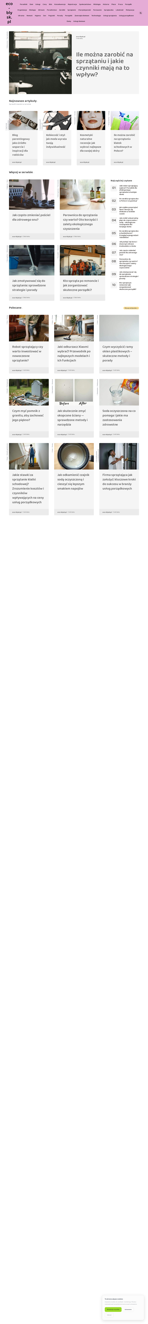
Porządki (58, 255)
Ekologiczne (58, 192)
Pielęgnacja (7, 383)
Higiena (7, 186)
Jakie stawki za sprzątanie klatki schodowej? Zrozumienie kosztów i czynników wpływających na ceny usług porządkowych (28, 489)
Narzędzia (52, 389)
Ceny (7, 458)
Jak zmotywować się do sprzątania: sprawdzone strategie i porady (29, 285)
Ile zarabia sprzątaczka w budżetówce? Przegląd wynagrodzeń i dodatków (128, 234)
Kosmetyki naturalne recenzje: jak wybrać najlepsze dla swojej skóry (90, 143)
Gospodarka (108, 121)
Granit (7, 390)
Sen (7, 181)
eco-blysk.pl (9, 12)
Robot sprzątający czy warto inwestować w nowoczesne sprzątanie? (27, 354)
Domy (7, 317)
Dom (7, 321)
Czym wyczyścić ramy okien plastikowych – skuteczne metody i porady (117, 354)
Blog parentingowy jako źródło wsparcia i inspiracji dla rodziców (21, 145)
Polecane (15, 307)
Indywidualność (40, 124)
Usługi (108, 113)
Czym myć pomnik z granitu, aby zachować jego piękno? (28, 415)
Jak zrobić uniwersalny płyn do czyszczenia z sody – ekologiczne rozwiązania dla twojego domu (128, 222)
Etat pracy (7, 44)
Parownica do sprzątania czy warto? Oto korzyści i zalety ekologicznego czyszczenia (80, 222)
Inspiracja (6, 126)
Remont (58, 247)
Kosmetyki (75, 120)
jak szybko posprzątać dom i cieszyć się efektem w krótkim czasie (128, 210)
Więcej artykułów (131, 308)
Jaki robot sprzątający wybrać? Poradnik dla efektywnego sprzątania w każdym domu (128, 190)
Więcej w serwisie (21, 172)
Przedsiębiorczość (98, 455)
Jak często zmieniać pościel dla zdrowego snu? (31, 217)
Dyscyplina (7, 257)
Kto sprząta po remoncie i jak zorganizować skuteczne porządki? (81, 285)
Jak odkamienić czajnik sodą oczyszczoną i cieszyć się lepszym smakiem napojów (73, 482)
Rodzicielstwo (8, 124)
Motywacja (7, 248)
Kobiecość (42, 125)
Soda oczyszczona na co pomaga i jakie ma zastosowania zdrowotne (119, 418)
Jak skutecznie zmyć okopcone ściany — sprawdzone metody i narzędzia (72, 418)
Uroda (75, 113)
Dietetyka (97, 390)
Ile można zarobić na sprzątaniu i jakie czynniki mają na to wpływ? (104, 64)
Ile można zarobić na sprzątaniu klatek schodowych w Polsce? (124, 143)
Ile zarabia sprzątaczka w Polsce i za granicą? (128, 200)
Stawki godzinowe (7, 449)
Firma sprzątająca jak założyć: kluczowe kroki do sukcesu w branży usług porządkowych (119, 482)
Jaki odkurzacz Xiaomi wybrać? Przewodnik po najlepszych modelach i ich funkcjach (74, 354)
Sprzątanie (7, 35)
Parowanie (58, 183)
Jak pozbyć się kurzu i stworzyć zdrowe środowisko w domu (128, 244)
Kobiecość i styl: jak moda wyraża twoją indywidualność (56, 141)
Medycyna (97, 382)
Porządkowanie (96, 456)
